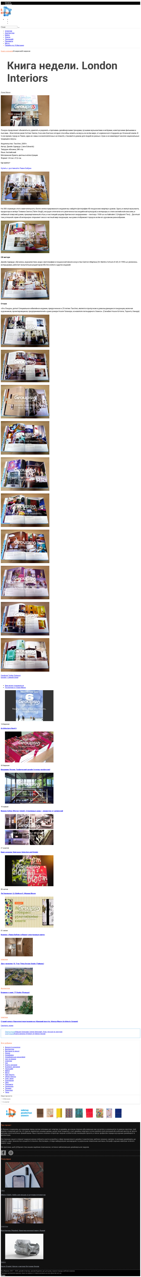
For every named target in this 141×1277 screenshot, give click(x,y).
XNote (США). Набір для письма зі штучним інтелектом (23, 1195)
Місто (7, 1073)
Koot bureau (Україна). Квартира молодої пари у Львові (23, 1231)
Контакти (8, 2)
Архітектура (5, 988)
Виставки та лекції (12, 1051)
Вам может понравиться (14, 686)
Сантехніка (9, 1086)
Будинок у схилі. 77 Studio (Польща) (15, 992)
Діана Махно (6, 92)
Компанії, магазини (12, 1067)
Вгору (3, 1275)
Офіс (7, 1082)
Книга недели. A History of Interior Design (25, 1034)
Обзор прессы (10, 1077)
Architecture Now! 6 (8, 728)
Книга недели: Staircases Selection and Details (19, 852)
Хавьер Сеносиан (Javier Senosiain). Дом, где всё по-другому (33, 1032)
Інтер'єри (4, 959)
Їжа (6, 1063)
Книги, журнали (7, 51)
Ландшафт (9, 1069)
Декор (7, 1053)
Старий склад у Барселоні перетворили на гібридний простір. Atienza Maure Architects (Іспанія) (39, 1021)
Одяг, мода (9, 1079)
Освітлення (9, 1080)
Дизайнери (8, 4)
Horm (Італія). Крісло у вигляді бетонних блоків (20, 1266)
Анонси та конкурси (12, 1047)
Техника (8, 1088)
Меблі (7, 1071)
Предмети (9, 1084)
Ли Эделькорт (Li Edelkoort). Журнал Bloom (18, 893)
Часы (7, 1092)
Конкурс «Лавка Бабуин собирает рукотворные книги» (23, 935)
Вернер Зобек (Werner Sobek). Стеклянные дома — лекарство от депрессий (32, 811)
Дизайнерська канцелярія (15, 1057)
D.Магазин (6, 1099)
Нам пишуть (9, 1075)
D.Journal (6, 1102)
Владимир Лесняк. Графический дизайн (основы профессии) (25, 770)
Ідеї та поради (10, 1059)
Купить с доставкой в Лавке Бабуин (16, 168)
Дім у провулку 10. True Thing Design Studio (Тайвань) (22, 964)
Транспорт (9, 1090)
